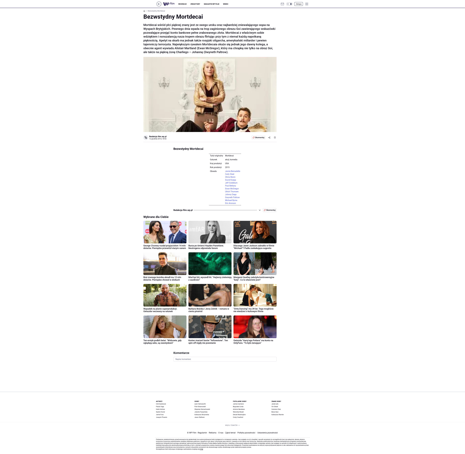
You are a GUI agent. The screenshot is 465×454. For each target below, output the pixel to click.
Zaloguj (298, 4)
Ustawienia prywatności (267, 433)
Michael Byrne (231, 200)
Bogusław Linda (238, 406)
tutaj (201, 449)
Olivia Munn (230, 177)
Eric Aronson (230, 203)
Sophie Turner (160, 412)
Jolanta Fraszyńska (200, 412)
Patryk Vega (160, 406)
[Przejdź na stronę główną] (158, 6)
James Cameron (238, 404)
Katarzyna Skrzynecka (201, 414)
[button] (289, 4)
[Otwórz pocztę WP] (282, 4)
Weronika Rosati (238, 412)
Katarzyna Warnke (277, 414)
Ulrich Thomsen (232, 191)
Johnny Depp (230, 194)
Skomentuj (259, 137)
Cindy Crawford (238, 417)
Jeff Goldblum (231, 183)
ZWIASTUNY (195, 4)
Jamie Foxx (160, 414)
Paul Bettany (230, 186)
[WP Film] (170, 4)
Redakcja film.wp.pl (158, 136)
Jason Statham (199, 417)
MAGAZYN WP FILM (211, 4)
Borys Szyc (275, 412)
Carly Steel (229, 174)
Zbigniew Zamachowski (202, 409)
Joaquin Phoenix (161, 417)
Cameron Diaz (276, 409)
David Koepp (230, 180)
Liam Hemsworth (200, 404)
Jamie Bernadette (232, 171)
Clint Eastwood (161, 404)
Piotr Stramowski (200, 406)
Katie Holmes (160, 409)
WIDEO (225, 4)
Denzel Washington (239, 414)
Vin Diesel (274, 406)
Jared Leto (274, 404)
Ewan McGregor (232, 188)
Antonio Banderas (239, 409)
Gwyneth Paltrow (232, 197)
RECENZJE (182, 4)
